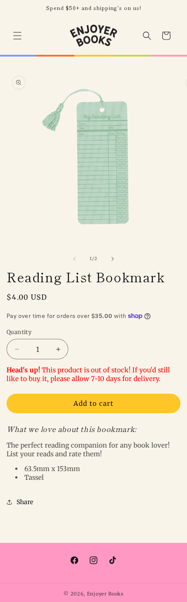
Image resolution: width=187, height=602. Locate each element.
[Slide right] (112, 258)
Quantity (19, 332)
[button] (17, 35)
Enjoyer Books (105, 594)
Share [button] (25, 502)
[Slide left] (74, 258)
